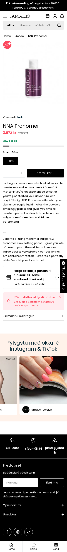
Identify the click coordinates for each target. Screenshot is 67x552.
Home (7, 36)
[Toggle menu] (5, 16)
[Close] (59, 296)
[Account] (55, 16)
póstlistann (34, 301)
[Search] (59, 25)
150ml (10, 161)
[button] (63, 276)
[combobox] (33, 25)
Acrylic (19, 36)
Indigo (21, 117)
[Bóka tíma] (48, 16)
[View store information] (58, 277)
